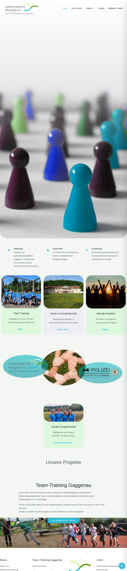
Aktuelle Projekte (106, 313)
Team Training (21, 313)
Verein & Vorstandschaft (63, 313)
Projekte (89, 8)
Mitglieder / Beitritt (115, 8)
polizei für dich (102, 570)
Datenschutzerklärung (9, 570)
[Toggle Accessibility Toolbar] (122, 566)
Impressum (4, 566)
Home (65, 8)
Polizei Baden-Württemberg (108, 566)
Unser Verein (76, 8)
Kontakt (101, 8)
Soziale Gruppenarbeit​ (63, 426)
